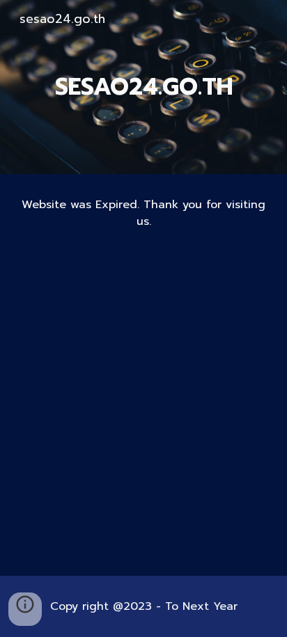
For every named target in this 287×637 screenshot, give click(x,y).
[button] (25, 609)
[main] (143, 87)
